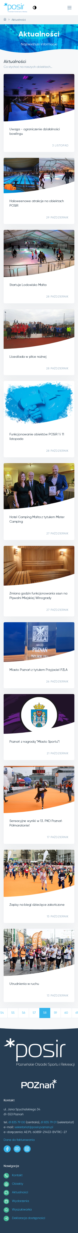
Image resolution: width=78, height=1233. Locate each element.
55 (13, 1012)
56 (23, 1012)
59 (55, 1012)
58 (44, 1012)
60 (66, 1012)
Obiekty (17, 1183)
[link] (34, 7)
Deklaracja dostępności (28, 1218)
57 (34, 1012)
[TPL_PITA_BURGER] (70, 7)
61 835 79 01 (49, 1122)
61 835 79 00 (17, 1122)
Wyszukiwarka (22, 1209)
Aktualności (20, 1192)
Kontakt (17, 1175)
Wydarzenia (20, 1201)
